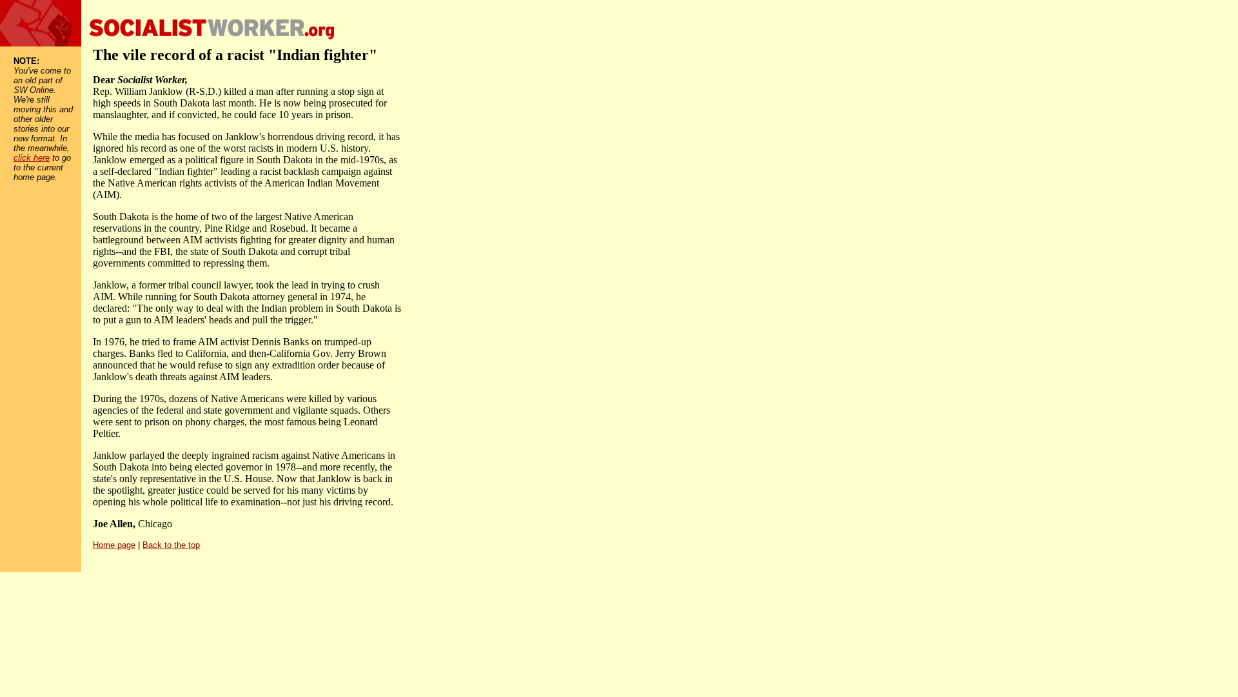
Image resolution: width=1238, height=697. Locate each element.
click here (32, 158)
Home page (114, 545)
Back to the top (171, 545)
